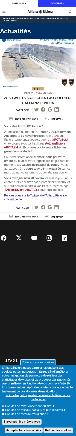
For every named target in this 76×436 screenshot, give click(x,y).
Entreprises (57, 3)
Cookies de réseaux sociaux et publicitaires (34, 410)
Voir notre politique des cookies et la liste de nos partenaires (38, 397)
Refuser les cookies (58, 430)
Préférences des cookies (38, 362)
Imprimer (57, 118)
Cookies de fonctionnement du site (28, 406)
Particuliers (19, 3)
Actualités (29, 18)
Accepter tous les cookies (23, 430)
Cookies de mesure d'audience (25, 414)
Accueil (6, 18)
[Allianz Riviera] (45, 11)
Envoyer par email (26, 118)
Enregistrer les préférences (22, 421)
